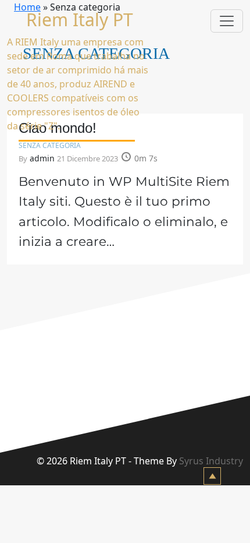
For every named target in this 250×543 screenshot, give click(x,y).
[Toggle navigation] (226, 21)
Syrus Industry (211, 460)
